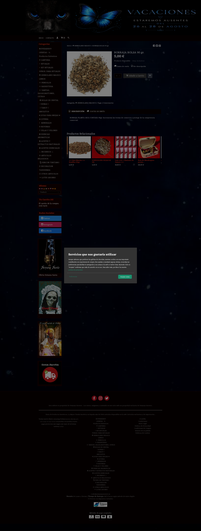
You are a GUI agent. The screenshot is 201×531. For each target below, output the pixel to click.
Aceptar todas (125, 277)
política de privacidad (75, 270)
